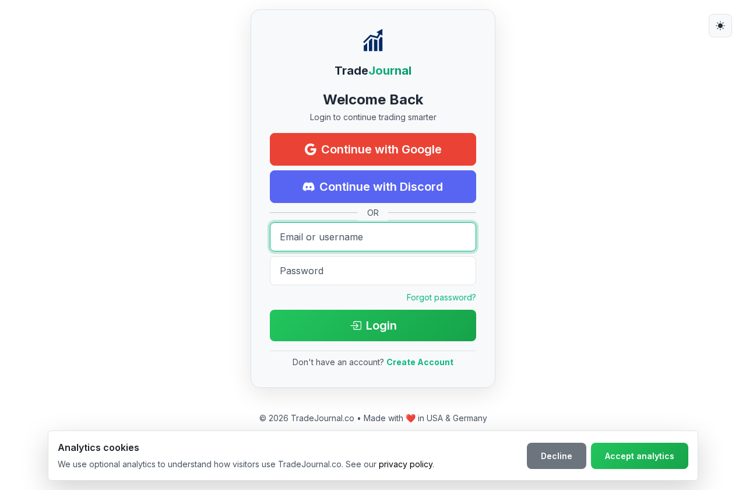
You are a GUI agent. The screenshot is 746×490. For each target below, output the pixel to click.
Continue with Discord (381, 187)
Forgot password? (441, 297)
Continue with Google (381, 149)
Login (381, 325)
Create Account (419, 362)
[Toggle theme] (720, 25)
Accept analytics (639, 456)
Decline (556, 456)
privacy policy (405, 464)
